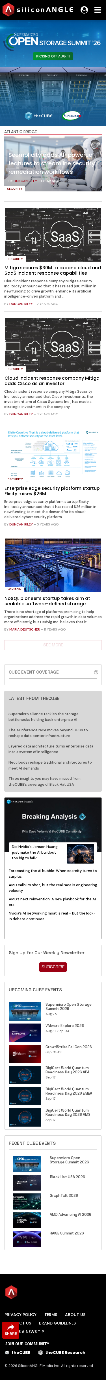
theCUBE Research (65, 1352)
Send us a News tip (24, 1331)
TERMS (50, 1314)
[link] (53, 165)
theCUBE (21, 1352)
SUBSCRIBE (53, 967)
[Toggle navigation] (97, 10)
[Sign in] (84, 10)
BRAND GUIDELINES (57, 1323)
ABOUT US (75, 1314)
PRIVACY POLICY (20, 1314)
